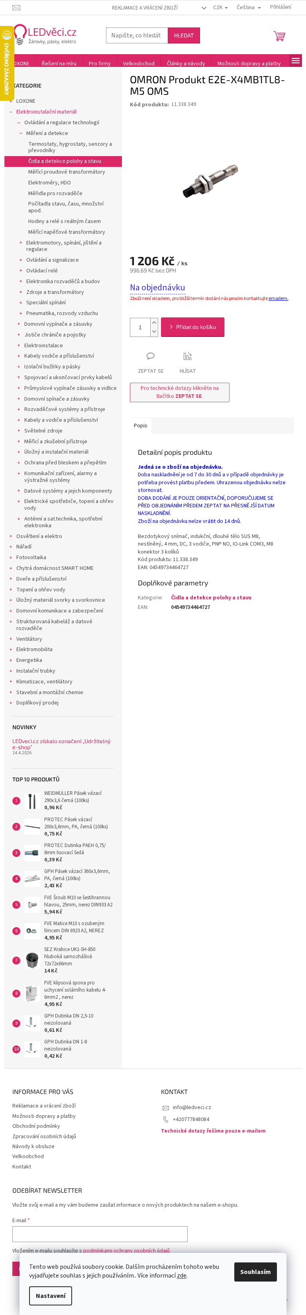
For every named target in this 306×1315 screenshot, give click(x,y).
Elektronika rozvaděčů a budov (63, 282)
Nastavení (50, 1296)
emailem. (278, 298)
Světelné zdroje (43, 431)
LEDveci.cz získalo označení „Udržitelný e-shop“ (61, 744)
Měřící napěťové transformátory (66, 232)
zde (181, 1275)
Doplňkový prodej (37, 703)
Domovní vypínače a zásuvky (58, 324)
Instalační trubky (35, 671)
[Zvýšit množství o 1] (154, 322)
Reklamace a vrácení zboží (145, 8)
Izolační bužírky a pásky (52, 367)
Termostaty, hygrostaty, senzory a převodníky (70, 147)
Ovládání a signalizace (52, 260)
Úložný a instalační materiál (56, 452)
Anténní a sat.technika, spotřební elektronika (63, 522)
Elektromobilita (34, 650)
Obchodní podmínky (36, 1126)
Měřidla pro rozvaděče (55, 194)
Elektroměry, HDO (49, 183)
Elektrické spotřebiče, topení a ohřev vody (69, 504)
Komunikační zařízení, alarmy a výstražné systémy (60, 477)
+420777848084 (191, 1119)
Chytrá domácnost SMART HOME (55, 568)
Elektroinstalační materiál (46, 112)
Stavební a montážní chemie (49, 693)
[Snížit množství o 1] (154, 332)
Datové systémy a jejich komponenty (68, 491)
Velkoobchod (28, 1156)
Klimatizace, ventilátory (44, 682)
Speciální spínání (46, 303)
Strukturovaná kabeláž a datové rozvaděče (54, 625)
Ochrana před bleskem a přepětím (65, 463)
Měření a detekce (47, 133)
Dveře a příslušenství (41, 579)
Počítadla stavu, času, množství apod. (66, 207)
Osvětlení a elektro (39, 536)
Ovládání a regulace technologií (61, 123)
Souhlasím (255, 1272)
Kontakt (21, 1167)
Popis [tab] (140, 426)
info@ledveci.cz (192, 1107)
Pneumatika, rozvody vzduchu (62, 313)
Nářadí (23, 547)
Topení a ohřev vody (40, 590)
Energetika (29, 660)
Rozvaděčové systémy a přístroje (64, 409)
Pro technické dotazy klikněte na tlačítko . (180, 392)
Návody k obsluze (33, 1147)
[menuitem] (19, 63)
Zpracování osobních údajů (44, 1137)
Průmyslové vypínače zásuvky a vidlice (70, 388)
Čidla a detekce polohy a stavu (64, 161)
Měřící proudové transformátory (66, 172)
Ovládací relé (42, 271)
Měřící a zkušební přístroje (55, 442)
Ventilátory (29, 639)
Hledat (184, 35)
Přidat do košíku (196, 326)
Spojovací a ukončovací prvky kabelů (68, 378)
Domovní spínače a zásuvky (57, 399)
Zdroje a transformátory (55, 292)
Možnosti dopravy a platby (44, 1116)
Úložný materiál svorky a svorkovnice (60, 600)
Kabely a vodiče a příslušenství (61, 420)
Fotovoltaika (31, 558)
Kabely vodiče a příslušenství (59, 356)
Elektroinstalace (43, 346)
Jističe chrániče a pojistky (55, 335)
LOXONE (25, 101)
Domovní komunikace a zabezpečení (59, 611)
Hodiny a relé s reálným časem (64, 221)
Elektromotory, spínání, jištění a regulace (64, 246)
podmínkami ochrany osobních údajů (126, 1251)
